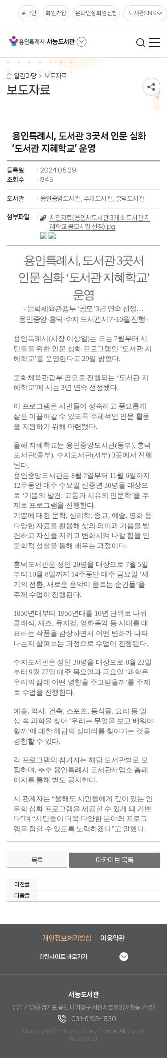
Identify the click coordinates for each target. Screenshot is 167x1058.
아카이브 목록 (115, 860)
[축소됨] (81, 42)
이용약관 (112, 938)
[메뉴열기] (154, 42)
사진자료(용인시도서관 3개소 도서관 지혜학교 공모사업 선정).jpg (99, 222)
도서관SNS (142, 13)
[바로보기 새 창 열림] (44, 235)
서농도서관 (60, 41)
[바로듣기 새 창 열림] (52, 235)
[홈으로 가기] (9, 76)
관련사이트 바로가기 (63, 957)
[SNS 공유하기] (151, 87)
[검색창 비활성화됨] (140, 42)
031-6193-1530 (93, 1019)
